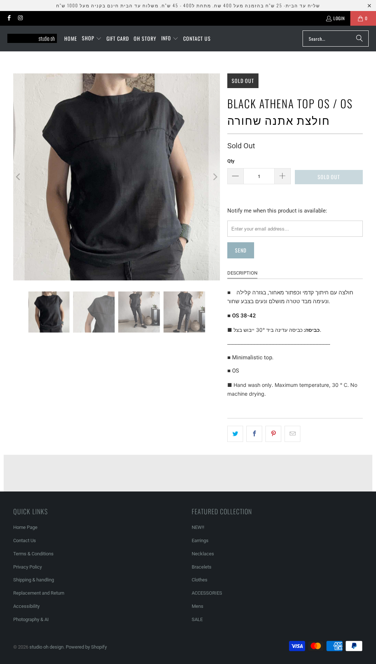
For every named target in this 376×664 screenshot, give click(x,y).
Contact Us (24, 540)
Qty (231, 161)
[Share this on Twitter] (235, 434)
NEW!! (198, 527)
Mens (197, 606)
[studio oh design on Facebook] (9, 18)
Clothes (199, 580)
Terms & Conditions (33, 553)
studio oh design (46, 647)
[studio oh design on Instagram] (20, 18)
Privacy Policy (27, 567)
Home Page (25, 527)
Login (339, 18)
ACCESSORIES (207, 593)
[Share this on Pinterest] (273, 434)
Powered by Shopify (86, 647)
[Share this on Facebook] (254, 434)
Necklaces (203, 553)
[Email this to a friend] (292, 434)
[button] (92, 38)
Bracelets (202, 567)
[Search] (359, 38)
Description (242, 273)
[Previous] (19, 176)
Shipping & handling (33, 580)
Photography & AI (31, 619)
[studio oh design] (32, 39)
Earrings (200, 540)
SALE (197, 619)
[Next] (214, 176)
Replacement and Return (38, 593)
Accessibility (26, 606)
